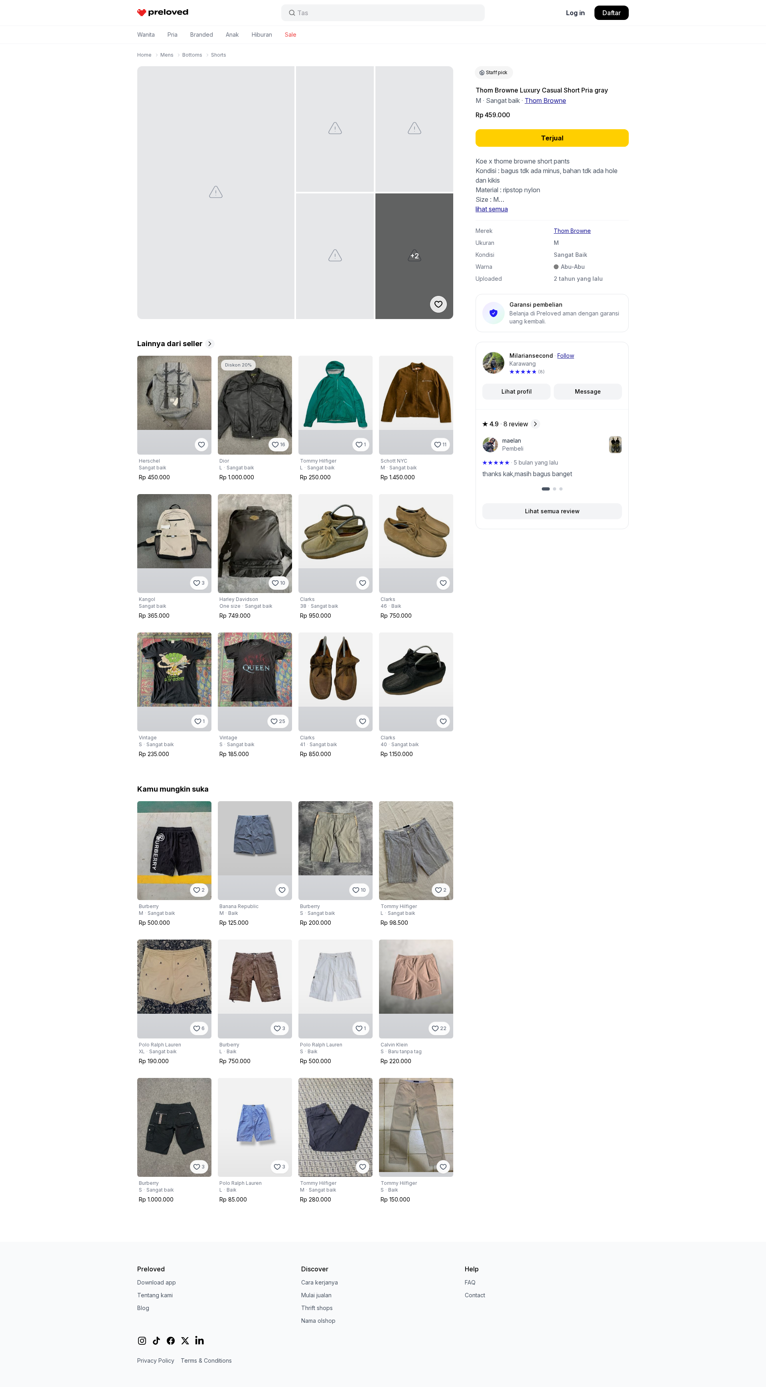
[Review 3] (561, 489)
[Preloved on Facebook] (171, 1341)
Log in (575, 13)
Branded (201, 34)
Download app (156, 1282)
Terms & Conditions (206, 1360)
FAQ (470, 1282)
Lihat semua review (552, 511)
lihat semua (492, 209)
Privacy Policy (155, 1360)
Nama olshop (318, 1320)
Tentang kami (155, 1295)
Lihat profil (516, 391)
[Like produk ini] (201, 444)
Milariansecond (531, 355)
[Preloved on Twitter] (185, 1341)
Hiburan (262, 34)
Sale (290, 34)
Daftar (611, 13)
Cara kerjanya (319, 1282)
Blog (143, 1307)
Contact (475, 1295)
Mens (167, 55)
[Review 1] (546, 489)
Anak (232, 34)
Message (588, 391)
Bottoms (192, 55)
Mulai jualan (316, 1295)
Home (144, 55)
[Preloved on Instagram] (142, 1341)
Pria (173, 34)
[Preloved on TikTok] (156, 1341)
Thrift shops (317, 1307)
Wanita (146, 34)
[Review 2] (554, 489)
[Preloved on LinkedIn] (199, 1341)
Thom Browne (545, 100)
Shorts (218, 55)
